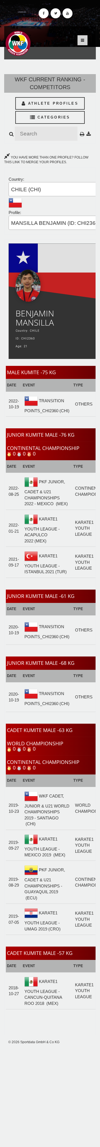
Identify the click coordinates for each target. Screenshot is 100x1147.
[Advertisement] (50, 1096)
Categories (53, 117)
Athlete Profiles (52, 103)
